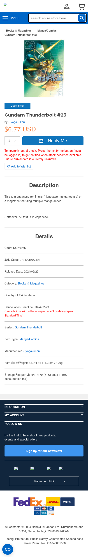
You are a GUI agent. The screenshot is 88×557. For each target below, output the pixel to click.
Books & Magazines (19, 30)
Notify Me (57, 140)
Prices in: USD (44, 481)
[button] (75, 47)
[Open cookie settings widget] (7, 549)
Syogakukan (17, 122)
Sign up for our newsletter (44, 451)
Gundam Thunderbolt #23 (21, 35)
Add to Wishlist (21, 166)
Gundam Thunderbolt (28, 327)
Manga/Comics (47, 30)
